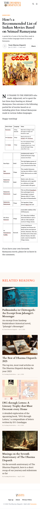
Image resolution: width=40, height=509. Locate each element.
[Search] (33, 4)
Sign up (10, 500)
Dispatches (6, 15)
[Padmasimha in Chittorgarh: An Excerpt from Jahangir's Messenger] (20, 308)
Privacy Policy (27, 500)
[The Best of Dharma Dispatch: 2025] (20, 355)
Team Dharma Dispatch (17, 45)
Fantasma (33, 504)
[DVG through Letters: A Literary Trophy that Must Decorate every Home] (20, 403)
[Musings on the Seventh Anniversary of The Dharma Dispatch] (20, 454)
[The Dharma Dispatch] (12, 4)
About (18, 500)
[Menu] (36, 4)
